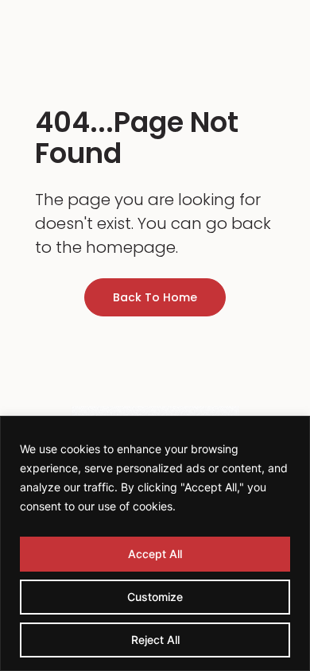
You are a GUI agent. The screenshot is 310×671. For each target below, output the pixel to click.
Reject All (155, 639)
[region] (155, 543)
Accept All (155, 553)
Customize (155, 596)
